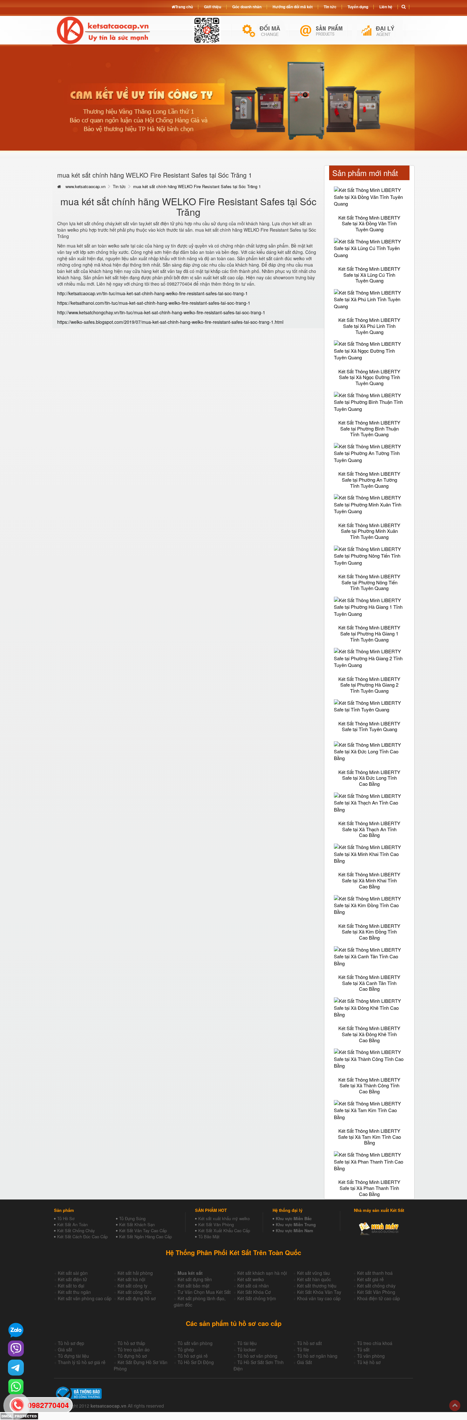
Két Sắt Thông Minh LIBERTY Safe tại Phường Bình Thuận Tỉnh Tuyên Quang (369, 428)
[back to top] (454, 1405)
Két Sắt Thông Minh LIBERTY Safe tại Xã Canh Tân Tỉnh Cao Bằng (369, 983)
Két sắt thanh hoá (375, 1273)
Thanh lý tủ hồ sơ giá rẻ (81, 1362)
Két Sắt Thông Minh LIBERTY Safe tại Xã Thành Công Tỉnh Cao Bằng (369, 1085)
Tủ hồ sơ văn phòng (257, 1356)
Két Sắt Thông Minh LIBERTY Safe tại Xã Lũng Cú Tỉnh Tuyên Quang (369, 274)
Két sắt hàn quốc (314, 1279)
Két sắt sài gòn (73, 1273)
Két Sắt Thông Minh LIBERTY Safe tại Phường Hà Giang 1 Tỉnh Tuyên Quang (369, 633)
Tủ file (303, 1349)
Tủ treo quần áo (134, 1349)
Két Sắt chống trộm (256, 1298)
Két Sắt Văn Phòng (216, 1224)
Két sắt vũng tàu (313, 1273)
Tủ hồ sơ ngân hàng (317, 1356)
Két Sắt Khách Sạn (137, 1224)
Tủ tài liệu (247, 1343)
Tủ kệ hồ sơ (369, 1362)
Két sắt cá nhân (253, 1285)
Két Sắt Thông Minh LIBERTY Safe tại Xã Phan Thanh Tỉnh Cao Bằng (369, 1188)
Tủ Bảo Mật (209, 1236)
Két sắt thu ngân (74, 1292)
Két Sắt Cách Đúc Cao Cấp (82, 1236)
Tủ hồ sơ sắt (309, 1343)
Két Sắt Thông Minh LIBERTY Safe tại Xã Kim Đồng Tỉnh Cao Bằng (369, 931)
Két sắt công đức (135, 1292)
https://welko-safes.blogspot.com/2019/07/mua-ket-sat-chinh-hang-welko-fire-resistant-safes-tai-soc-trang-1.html (170, 322)
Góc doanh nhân (246, 7)
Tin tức (119, 186)
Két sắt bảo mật (193, 1285)
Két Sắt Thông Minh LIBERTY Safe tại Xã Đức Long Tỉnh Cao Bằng (369, 778)
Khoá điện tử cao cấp (378, 1298)
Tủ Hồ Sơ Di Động (196, 1362)
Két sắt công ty (132, 1285)
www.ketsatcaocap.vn (85, 186)
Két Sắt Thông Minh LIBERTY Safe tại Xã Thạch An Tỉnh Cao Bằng (369, 829)
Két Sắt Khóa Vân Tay (319, 1292)
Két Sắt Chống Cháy (76, 1230)
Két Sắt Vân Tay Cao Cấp (143, 1230)
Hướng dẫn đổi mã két (293, 7)
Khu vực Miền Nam (294, 1230)
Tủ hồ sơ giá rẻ (193, 1356)
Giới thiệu (212, 7)
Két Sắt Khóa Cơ (254, 1292)
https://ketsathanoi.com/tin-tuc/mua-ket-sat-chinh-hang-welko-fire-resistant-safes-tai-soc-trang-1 (153, 303)
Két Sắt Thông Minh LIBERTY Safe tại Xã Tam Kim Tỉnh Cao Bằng (369, 1136)
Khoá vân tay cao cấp (319, 1298)
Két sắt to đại (71, 1285)
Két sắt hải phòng (135, 1273)
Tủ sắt (363, 1349)
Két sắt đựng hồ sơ (137, 1298)
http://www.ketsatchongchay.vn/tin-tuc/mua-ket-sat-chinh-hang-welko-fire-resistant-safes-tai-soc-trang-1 (161, 312)
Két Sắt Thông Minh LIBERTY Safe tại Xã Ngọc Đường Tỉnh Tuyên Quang (369, 377)
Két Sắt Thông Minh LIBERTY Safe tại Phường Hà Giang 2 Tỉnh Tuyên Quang (369, 685)
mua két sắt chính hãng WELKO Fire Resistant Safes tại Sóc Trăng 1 (197, 186)
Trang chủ (184, 7)
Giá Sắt (304, 1362)
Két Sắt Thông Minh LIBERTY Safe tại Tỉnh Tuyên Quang (369, 726)
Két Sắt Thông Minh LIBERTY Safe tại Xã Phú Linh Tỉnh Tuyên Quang (369, 325)
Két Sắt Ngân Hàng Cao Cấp (145, 1236)
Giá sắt (65, 1349)
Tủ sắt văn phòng (195, 1343)
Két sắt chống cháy (376, 1285)
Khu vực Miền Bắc (294, 1218)
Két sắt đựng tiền (195, 1279)
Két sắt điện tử (72, 1279)
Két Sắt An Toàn (72, 1224)
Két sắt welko (250, 1279)
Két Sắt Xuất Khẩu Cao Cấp (224, 1230)
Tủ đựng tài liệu (73, 1356)
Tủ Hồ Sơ (65, 1218)
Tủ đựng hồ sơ (132, 1356)
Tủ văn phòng (371, 1356)
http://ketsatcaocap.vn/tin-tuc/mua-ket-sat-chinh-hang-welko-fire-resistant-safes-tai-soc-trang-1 (152, 293)
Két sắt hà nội (131, 1279)
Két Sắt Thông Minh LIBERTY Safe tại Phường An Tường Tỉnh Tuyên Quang (369, 479)
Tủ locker (246, 1349)
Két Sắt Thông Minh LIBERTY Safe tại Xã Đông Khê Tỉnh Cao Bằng (369, 1034)
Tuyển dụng (358, 7)
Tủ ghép (186, 1349)
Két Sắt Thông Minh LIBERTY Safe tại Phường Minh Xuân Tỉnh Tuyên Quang (369, 531)
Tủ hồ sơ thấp (131, 1343)
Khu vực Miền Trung (296, 1224)
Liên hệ (385, 7)
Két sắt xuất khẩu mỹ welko (224, 1218)
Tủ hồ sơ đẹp (71, 1343)
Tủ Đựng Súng (132, 1218)
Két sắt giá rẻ (370, 1279)
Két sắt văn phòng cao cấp (85, 1298)
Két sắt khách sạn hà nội (262, 1273)
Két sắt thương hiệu (316, 1285)
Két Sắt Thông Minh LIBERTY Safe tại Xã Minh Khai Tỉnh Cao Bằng (369, 880)
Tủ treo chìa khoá (374, 1343)
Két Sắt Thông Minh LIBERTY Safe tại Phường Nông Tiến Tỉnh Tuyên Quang (369, 582)
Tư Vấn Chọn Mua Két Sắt (204, 1292)
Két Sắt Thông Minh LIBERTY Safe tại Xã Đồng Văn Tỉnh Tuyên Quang (369, 223)
